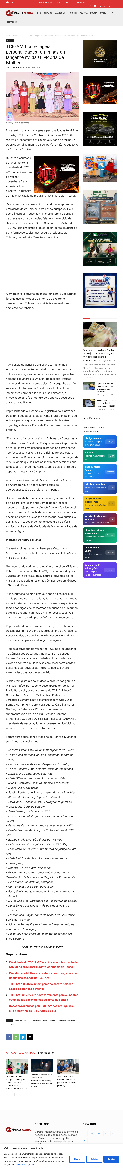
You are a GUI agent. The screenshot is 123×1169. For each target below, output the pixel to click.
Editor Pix (90, 452)
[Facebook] (90, 6)
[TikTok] (105, 6)
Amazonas (60, 13)
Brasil (103, 13)
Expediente (69, 2)
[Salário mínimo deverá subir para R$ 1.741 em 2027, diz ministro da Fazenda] (100, 334)
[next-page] (13, 1094)
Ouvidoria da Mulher (66, 1021)
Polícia (93, 13)
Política (84, 13)
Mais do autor (46, 1052)
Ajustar (77, 1159)
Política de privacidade (43, 2)
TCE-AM (10, 1024)
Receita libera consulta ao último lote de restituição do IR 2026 (106, 403)
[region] (61, 1156)
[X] (110, 6)
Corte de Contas (21, 1021)
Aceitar (111, 1159)
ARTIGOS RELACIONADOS (20, 1052)
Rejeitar (94, 1159)
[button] (113, 13)
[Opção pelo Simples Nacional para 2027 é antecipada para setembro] (89, 386)
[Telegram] (23, 1037)
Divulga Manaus (93, 438)
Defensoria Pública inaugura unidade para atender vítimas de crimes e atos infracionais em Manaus (16, 1082)
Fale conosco (81, 2)
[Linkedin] (100, 6)
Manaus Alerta (17, 67)
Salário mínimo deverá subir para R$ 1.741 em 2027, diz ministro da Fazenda (98, 353)
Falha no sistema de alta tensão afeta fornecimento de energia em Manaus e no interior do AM (41, 1080)
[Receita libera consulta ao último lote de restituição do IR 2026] (89, 403)
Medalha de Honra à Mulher (43, 1021)
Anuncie (58, 2)
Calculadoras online (95, 484)
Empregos (12, 22)
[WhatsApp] (114, 6)
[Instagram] (95, 6)
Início (29, 2)
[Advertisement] (42, 264)
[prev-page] (8, 1094)
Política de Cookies (25, 1164)
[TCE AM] (100, 54)
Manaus (48, 13)
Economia (72, 13)
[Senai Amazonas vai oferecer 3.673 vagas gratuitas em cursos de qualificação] (68, 1066)
